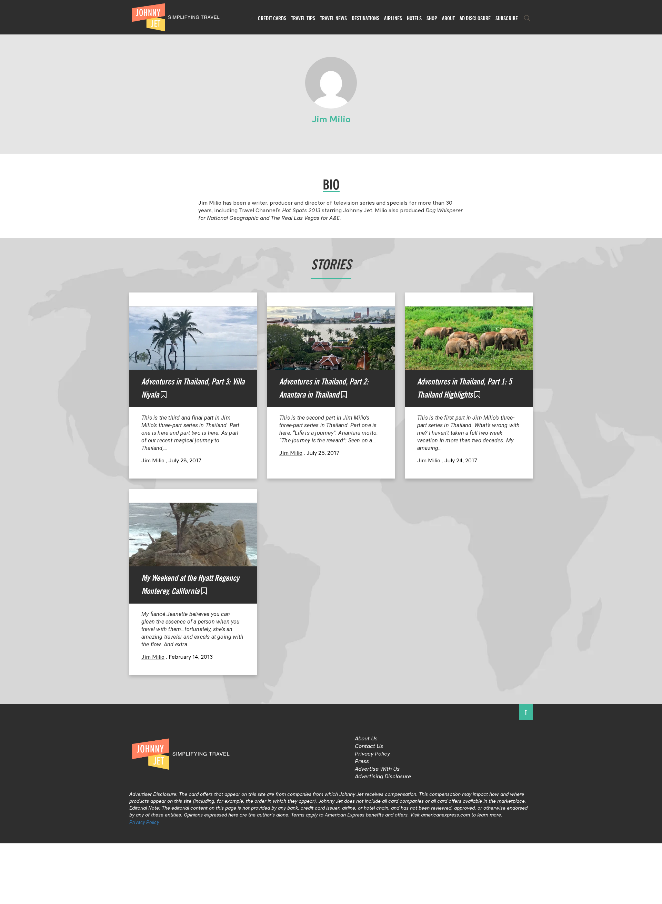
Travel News (333, 18)
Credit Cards (272, 18)
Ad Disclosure (475, 18)
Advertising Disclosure (383, 777)
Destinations (365, 18)
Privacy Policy (372, 754)
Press (362, 761)
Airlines (393, 18)
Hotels (414, 18)
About (448, 18)
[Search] (527, 18)
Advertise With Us (377, 769)
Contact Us (369, 746)
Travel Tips (303, 18)
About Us (366, 739)
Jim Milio (152, 461)
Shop (432, 18)
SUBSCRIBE (506, 18)
